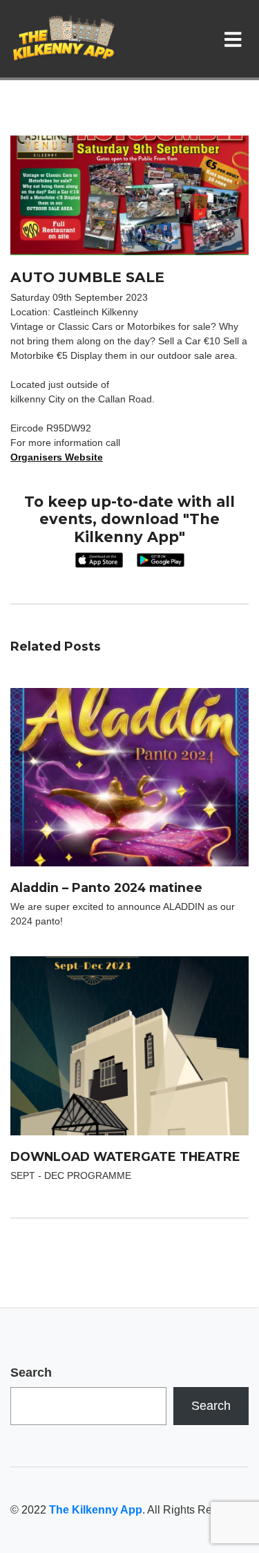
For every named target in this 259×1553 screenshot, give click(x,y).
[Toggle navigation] (235, 38)
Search (31, 1372)
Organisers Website (56, 457)
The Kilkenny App (95, 1510)
